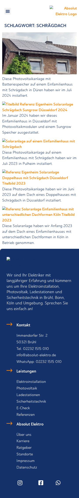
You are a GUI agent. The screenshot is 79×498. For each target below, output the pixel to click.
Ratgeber (24, 447)
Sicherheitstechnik (31, 401)
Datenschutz (26, 467)
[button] (7, 11)
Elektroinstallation (31, 381)
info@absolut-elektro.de (36, 355)
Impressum (25, 460)
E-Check (23, 408)
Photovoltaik (26, 388)
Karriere (22, 441)
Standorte (24, 454)
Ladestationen (28, 395)
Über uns (23, 434)
